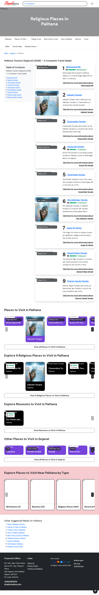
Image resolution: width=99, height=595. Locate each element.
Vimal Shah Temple (13, 87)
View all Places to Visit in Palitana (49, 347)
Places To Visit (20, 39)
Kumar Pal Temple (13, 85)
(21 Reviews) (82, 202)
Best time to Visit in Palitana (18, 535)
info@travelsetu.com (12, 584)
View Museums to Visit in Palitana (49, 430)
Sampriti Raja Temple (14, 95)
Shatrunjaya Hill (12, 78)
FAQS (7, 46)
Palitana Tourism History (16, 538)
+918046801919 (10, 581)
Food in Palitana (13, 541)
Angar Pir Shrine (12, 92)
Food (86, 39)
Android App (78, 566)
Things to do (36, 39)
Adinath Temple (12, 80)
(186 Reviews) (81, 70)
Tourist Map (17, 46)
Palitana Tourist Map (15, 546)
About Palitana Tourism (16, 524)
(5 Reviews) (82, 149)
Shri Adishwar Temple (14, 90)
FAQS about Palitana (15, 544)
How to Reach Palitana (15, 533)
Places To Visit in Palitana (16, 527)
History (78, 39)
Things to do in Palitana (16, 530)
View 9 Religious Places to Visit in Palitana (49, 395)
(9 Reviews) (82, 256)
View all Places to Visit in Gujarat (49, 459)
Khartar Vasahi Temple (14, 97)
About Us (30, 563)
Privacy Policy (32, 566)
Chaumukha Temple (13, 83)
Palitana (8, 39)
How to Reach (66, 39)
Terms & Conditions (34, 569)
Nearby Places (31, 46)
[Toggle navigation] (92, 3)
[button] (92, 329)
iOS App (77, 563)
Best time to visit (51, 39)
